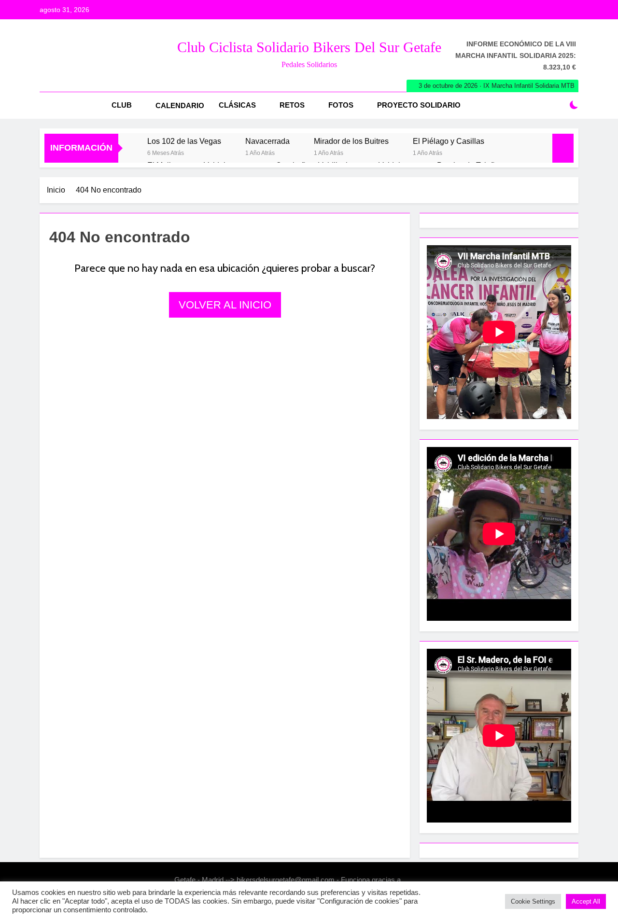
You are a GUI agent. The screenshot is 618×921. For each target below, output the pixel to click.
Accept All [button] (586, 901)
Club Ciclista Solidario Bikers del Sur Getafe (309, 47)
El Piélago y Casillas (448, 141)
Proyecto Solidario (419, 105)
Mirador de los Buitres (351, 141)
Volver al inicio (225, 305)
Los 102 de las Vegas (184, 141)
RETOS (292, 105)
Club (122, 105)
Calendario (179, 105)
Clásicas (237, 105)
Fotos (340, 105)
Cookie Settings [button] (533, 901)
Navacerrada (267, 141)
